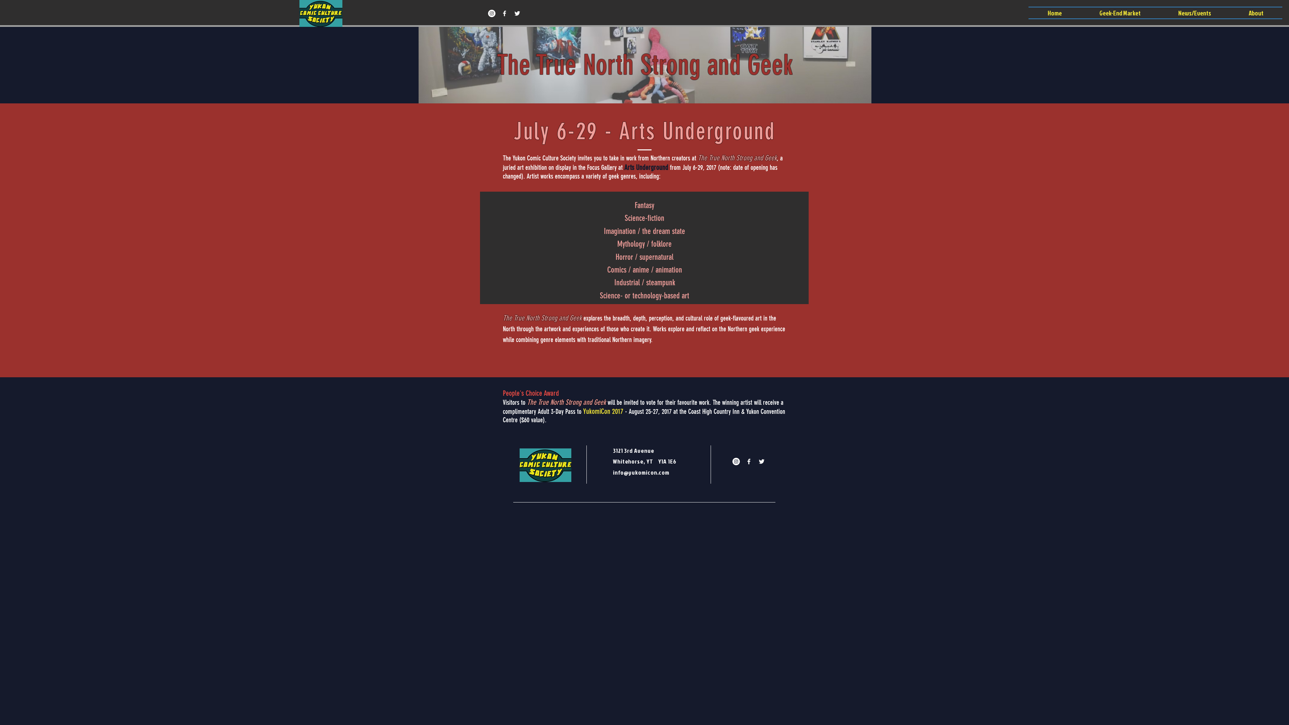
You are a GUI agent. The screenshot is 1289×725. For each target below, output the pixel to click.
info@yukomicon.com (641, 472)
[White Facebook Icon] (504, 13)
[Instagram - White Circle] (491, 13)
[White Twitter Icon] (517, 13)
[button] (1194, 12)
